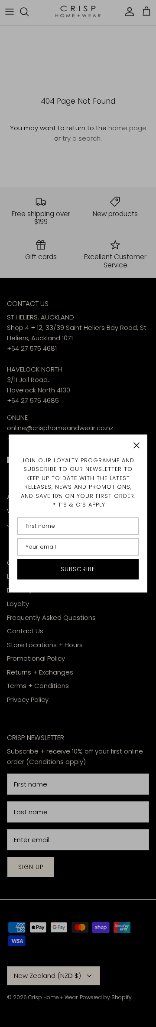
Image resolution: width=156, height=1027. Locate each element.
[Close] (136, 445)
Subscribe (78, 569)
